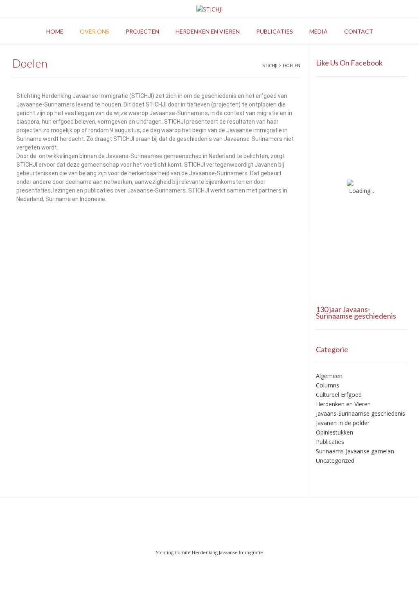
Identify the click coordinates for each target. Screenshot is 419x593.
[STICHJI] (209, 9)
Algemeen (329, 376)
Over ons (94, 31)
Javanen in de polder (342, 423)
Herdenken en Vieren (343, 404)
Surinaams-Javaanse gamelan (355, 451)
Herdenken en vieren (208, 31)
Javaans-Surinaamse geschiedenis (360, 413)
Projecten (142, 31)
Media (318, 31)
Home (54, 31)
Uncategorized (335, 460)
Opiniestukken (334, 432)
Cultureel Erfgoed (339, 394)
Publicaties (274, 31)
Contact (358, 31)
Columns (327, 385)
